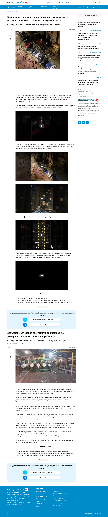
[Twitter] (99, 2)
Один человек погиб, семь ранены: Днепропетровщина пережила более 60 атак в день (45, 453)
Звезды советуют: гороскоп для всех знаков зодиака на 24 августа (89, 24)
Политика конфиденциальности (59, 492)
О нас (84, 7)
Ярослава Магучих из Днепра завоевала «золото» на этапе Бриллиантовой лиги (88, 82)
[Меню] (8, 7)
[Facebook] (91, 2)
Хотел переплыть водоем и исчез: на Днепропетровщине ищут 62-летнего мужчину (44, 455)
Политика (67, 7)
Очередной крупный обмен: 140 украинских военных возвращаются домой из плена (45, 302)
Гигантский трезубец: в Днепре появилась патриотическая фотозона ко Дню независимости (89, 36)
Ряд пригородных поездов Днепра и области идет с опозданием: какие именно (43, 451)
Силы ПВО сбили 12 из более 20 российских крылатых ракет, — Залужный (41, 300)
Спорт (74, 7)
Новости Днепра (20, 7)
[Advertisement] (46, 81)
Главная (13, 7)
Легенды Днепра (55, 7)
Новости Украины (32, 7)
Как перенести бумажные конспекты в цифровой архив (88, 47)
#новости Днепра (43, 306)
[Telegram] (95, 2)
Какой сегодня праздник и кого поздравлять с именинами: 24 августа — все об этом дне (89, 58)
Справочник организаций (85, 94)
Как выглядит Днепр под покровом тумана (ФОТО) (33, 298)
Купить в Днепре (58, 498)
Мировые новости (44, 7)
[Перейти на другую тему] (93, 7)
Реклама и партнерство (85, 91)
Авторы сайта (82, 96)
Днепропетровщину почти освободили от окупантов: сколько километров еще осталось (87, 70)
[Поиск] (87, 7)
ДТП (79, 7)
